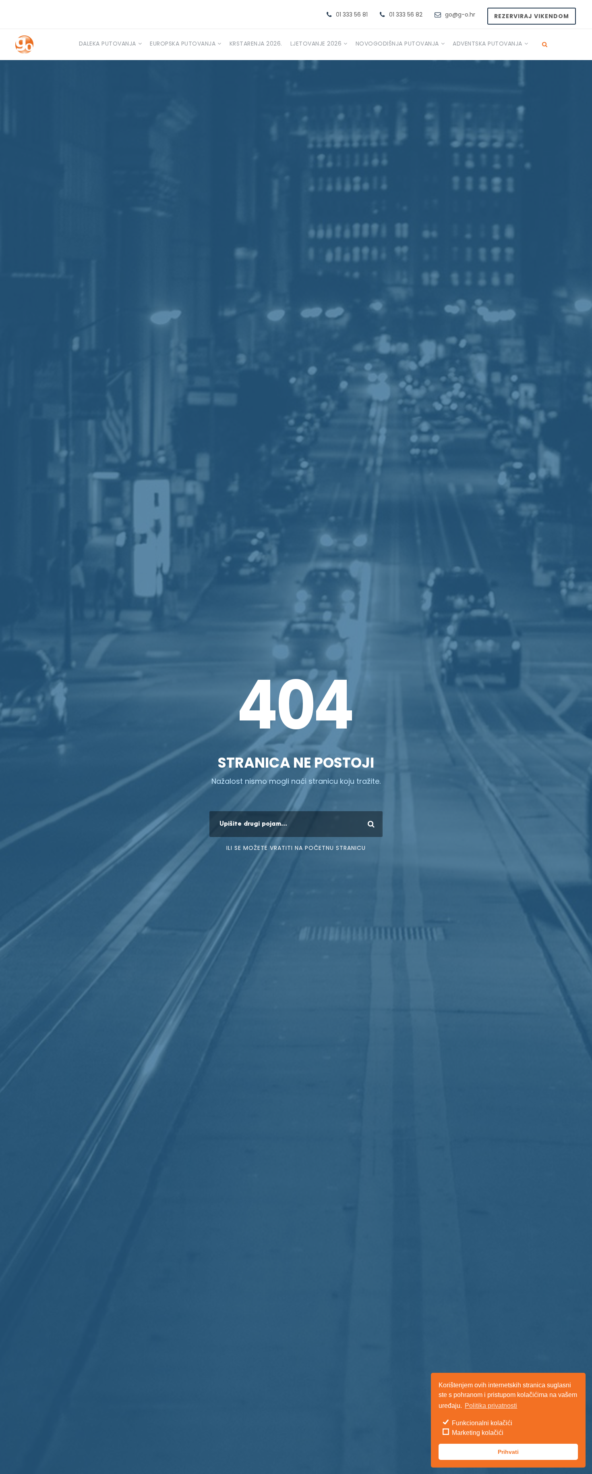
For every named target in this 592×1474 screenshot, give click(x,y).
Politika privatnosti (491, 1405)
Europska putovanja (182, 44)
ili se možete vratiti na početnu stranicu (296, 848)
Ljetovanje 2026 (316, 44)
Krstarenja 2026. (256, 44)
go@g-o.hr (460, 14)
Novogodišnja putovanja (397, 44)
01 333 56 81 (352, 14)
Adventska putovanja (487, 44)
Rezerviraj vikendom (531, 16)
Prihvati (508, 1452)
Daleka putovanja (107, 44)
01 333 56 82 (405, 14)
